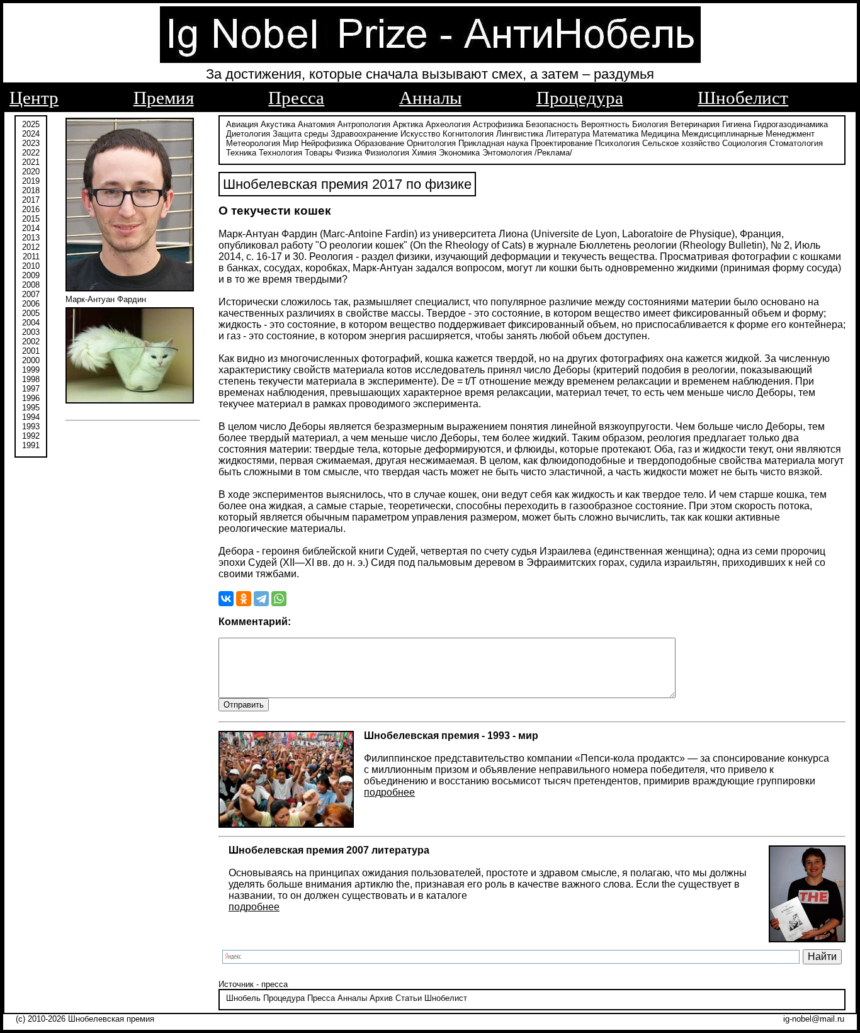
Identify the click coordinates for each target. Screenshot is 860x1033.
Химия (424, 152)
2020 (31, 171)
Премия (163, 97)
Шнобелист (743, 97)
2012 (31, 247)
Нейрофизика (326, 143)
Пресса (296, 97)
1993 (31, 426)
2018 (31, 190)
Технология (280, 152)
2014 (31, 228)
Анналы (430, 97)
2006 (31, 303)
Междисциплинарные (722, 133)
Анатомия (316, 124)
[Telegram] (261, 598)
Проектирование (561, 143)
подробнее (389, 792)
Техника (241, 152)
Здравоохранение (364, 133)
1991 (31, 445)
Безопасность (552, 124)
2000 (31, 360)
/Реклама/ (553, 152)
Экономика (459, 152)
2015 (31, 218)
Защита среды (300, 133)
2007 (31, 294)
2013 (31, 237)
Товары (318, 152)
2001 (31, 351)
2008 (31, 285)
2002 (31, 341)
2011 (31, 256)
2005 (31, 313)
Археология (448, 124)
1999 (31, 370)
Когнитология (468, 133)
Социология (744, 143)
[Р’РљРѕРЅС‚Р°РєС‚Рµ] (226, 598)
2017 (31, 200)
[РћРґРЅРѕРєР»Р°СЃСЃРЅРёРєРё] (243, 598)
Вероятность (605, 124)
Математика (615, 133)
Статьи (408, 998)
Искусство (420, 133)
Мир (290, 143)
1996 (31, 398)
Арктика (408, 124)
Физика (348, 152)
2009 (31, 275)
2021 (31, 162)
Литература (568, 133)
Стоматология (796, 143)
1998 (31, 379)
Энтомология (507, 152)
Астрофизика (498, 124)
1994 (31, 417)
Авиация (242, 124)
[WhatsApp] (278, 598)
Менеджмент (790, 133)
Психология (617, 143)
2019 (31, 181)
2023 (31, 143)
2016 (31, 209)
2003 (31, 332)
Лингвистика (519, 133)
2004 (31, 322)
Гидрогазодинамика (791, 124)
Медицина (660, 133)
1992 (31, 436)
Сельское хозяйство (681, 143)
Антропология (363, 124)
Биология (650, 124)
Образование (379, 143)
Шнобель (243, 998)
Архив (381, 998)
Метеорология (253, 143)
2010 (31, 266)
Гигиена (736, 124)
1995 (31, 407)
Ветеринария (695, 124)
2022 (31, 152)
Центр (34, 97)
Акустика (278, 124)
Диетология (248, 133)
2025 (31, 124)
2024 (31, 133)
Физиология (387, 152)
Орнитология (431, 143)
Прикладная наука (493, 143)
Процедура (579, 97)
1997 (31, 388)
